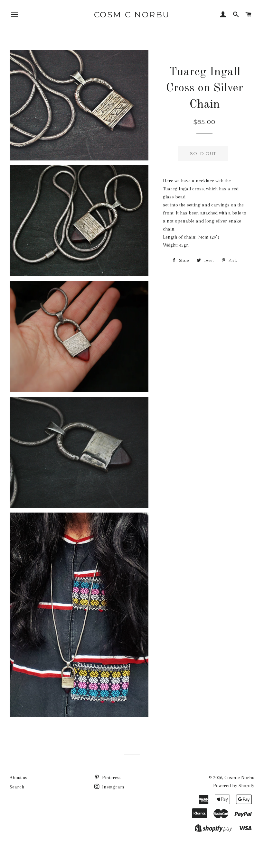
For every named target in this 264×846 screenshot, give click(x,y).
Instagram (112, 787)
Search (17, 787)
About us (18, 777)
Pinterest (111, 777)
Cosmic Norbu (132, 14)
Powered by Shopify (233, 785)
